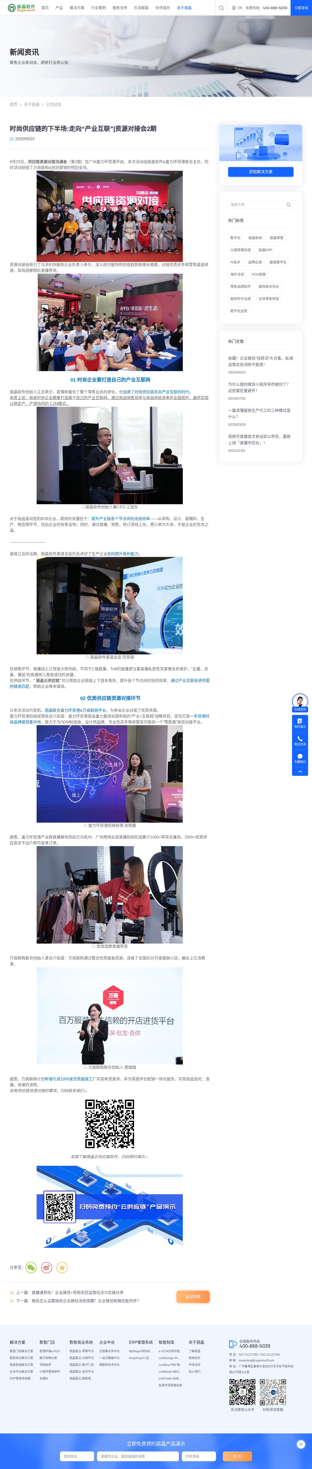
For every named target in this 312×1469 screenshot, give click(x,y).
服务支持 (120, 8)
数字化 (235, 238)
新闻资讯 (194, 1358)
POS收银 (259, 274)
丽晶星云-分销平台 (81, 1358)
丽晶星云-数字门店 (81, 1365)
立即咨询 (301, 8)
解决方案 (77, 8)
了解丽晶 (194, 1351)
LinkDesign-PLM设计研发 (171, 1358)
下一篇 (78, 1301)
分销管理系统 (240, 250)
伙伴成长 (163, 8)
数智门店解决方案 (21, 1351)
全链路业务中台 (109, 1351)
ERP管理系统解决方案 (22, 1378)
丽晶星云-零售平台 (81, 1351)
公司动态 (53, 104)
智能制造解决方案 (21, 1365)
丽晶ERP (265, 250)
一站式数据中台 (109, 1358)
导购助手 (45, 1365)
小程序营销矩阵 (49, 1371)
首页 (45, 8)
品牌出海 (255, 262)
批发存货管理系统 (170, 1385)
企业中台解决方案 (21, 1371)
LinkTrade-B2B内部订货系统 (171, 1378)
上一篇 (70, 1293)
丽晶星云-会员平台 (81, 1371)
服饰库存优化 (269, 286)
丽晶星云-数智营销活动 (81, 1378)
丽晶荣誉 (276, 238)
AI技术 (235, 262)
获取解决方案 (261, 172)
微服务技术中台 (109, 1365)
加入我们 (194, 1371)
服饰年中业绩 (240, 299)
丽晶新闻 (255, 238)
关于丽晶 (184, 8)
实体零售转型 (269, 299)
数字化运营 (238, 311)
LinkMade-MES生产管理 (171, 1371)
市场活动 (194, 1365)
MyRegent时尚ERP (141, 1351)
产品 (59, 8)
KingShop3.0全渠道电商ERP (141, 1358)
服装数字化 (278, 262)
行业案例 (98, 8)
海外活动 (237, 274)
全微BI (43, 1378)
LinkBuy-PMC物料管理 (171, 1365)
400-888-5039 (254, 1346)
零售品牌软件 (240, 286)
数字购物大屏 (48, 1358)
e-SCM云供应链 (169, 1351)
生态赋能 (141, 8)
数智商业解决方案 (21, 1358)
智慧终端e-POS (49, 1351)
